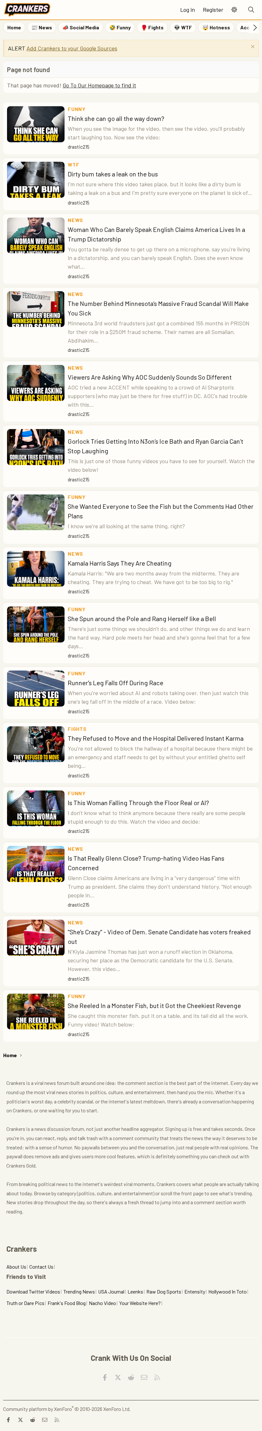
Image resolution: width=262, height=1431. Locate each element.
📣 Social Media (80, 27)
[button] (234, 9)
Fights (77, 729)
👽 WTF (183, 27)
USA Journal (111, 1291)
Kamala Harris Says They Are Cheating (120, 563)
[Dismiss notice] (252, 47)
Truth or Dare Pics (25, 1303)
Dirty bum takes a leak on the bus (113, 174)
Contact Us (41, 1267)
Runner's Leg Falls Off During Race (115, 682)
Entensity (194, 1291)
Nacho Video (102, 1303)
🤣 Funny (120, 27)
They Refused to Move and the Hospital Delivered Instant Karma (155, 738)
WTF (73, 164)
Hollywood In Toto (227, 1291)
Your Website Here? (140, 1303)
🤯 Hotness (216, 27)
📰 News (41, 27)
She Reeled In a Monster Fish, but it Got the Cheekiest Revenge (154, 1005)
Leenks (135, 1291)
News (75, 220)
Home (14, 27)
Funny (77, 109)
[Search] (251, 9)
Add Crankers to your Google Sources (72, 48)
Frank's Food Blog (67, 1303)
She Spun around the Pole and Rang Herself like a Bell (142, 618)
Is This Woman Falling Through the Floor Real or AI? (138, 802)
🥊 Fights (152, 27)
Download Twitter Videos (33, 1291)
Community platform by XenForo (67, 1409)
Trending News (79, 1291)
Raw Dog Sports (163, 1291)
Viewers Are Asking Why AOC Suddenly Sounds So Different (150, 377)
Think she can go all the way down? (116, 118)
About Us (16, 1267)
